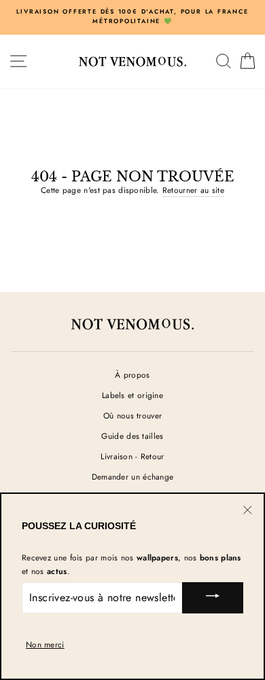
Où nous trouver (132, 415)
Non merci (45, 644)
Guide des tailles (132, 436)
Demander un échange (133, 476)
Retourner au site (193, 190)
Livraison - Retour (132, 456)
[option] (132, 16)
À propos (132, 374)
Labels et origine (132, 395)
